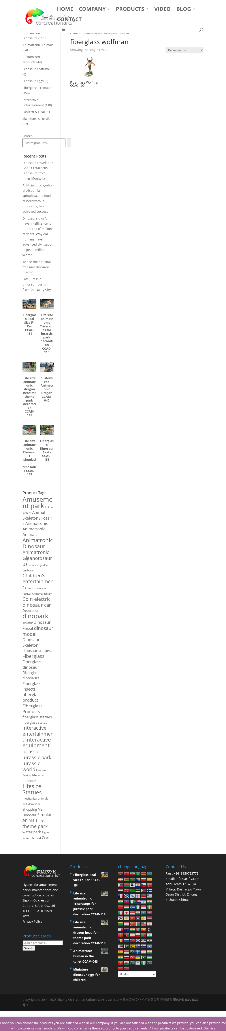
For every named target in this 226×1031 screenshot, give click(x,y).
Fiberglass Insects (32, 686)
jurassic (31, 751)
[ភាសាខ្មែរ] (150, 912)
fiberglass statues (37, 716)
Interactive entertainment (38, 733)
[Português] (144, 935)
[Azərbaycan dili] (150, 873)
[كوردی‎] (127, 918)
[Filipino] (144, 890)
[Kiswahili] (132, 951)
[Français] (121, 896)
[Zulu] (150, 962)
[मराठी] (132, 929)
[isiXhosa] (132, 962)
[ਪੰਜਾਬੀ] (150, 935)
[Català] (150, 879)
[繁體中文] (127, 968)
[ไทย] (127, 957)
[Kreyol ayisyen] (127, 901)
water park (32, 831)
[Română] (121, 940)
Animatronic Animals (34, 531)
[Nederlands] (121, 890)
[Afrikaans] (121, 873)
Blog (183, 9)
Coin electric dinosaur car (37, 602)
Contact (69, 20)
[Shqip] (127, 873)
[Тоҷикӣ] (144, 951)
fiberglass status (35, 722)
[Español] (121, 951)
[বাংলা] (132, 879)
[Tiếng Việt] (121, 962)
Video (162, 9)
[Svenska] (138, 951)
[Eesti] (138, 890)
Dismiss (209, 1028)
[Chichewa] (127, 885)
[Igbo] (138, 907)
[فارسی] (132, 935)
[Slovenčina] (138, 946)
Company (92, 9)
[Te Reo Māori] (127, 929)
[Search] (69, 143)
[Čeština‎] (144, 885)
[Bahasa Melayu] (144, 923)
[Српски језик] (144, 940)
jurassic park (37, 757)
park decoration (32, 804)
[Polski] (138, 935)
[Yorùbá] (144, 962)
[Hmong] (121, 907)
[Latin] (144, 918)
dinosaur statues (37, 650)
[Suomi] (150, 890)
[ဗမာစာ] (144, 929)
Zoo (45, 838)
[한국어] (121, 918)
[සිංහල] (132, 946)
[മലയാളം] (150, 923)
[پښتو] (127, 935)
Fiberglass (33, 656)
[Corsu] (132, 885)
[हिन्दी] (150, 901)
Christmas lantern (42, 593)
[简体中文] (121, 968)
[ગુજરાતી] (121, 901)
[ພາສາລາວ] (138, 918)
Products (130, 9)
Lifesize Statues (32, 789)
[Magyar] (127, 907)
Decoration (31, 610)
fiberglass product (32, 697)
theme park (35, 826)
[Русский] (127, 940)
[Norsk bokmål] (121, 935)
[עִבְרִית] (144, 901)
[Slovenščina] (144, 946)
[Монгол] (138, 929)
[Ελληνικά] (150, 896)
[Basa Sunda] (127, 951)
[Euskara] (121, 879)
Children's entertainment (38, 581)
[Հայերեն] (144, 873)
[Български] (144, 879)
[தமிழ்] (150, 951)
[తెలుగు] (121, 957)
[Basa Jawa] (132, 912)
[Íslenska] (132, 907)
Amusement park (38, 502)
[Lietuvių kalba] (121, 923)
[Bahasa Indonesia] (144, 907)
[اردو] (144, 957)
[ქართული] (138, 896)
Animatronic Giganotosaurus (37, 558)
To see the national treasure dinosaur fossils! (37, 267)
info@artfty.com (187, 879)
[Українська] (138, 957)
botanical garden (38, 565)
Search (28, 136)
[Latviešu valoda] (150, 918)
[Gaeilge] (150, 907)
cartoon (28, 570)
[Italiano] (121, 912)
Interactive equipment (37, 742)
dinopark (35, 616)
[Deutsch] (144, 896)
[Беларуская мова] (127, 879)
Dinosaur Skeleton (31, 642)
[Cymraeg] (127, 962)
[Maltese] (121, 929)
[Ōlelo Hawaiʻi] (138, 901)
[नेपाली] (150, 929)
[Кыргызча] (132, 918)
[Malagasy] (138, 923)
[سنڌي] (127, 946)
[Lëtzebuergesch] (127, 923)
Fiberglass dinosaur (32, 664)
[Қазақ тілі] (144, 912)
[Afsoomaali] (150, 946)
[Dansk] (150, 885)
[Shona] (121, 946)
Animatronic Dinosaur (38, 543)
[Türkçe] (132, 957)
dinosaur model (38, 631)
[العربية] (138, 873)
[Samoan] (132, 940)
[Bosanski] (138, 879)
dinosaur (28, 622)
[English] (127, 890)
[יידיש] (138, 962)
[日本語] (127, 912)
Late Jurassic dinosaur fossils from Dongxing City (37, 284)
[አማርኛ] (132, 873)
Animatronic (36, 523)
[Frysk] (127, 896)
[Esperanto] (132, 890)
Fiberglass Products (32, 708)
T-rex (41, 820)
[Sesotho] (150, 940)
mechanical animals (35, 798)
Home (65, 9)
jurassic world (31, 766)
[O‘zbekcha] (150, 957)
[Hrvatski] (138, 885)
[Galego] (132, 896)
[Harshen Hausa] (132, 901)
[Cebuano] (121, 885)
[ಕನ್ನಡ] (138, 912)
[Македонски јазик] (132, 923)
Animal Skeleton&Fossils (37, 518)
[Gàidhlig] (138, 940)
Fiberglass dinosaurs (31, 675)
